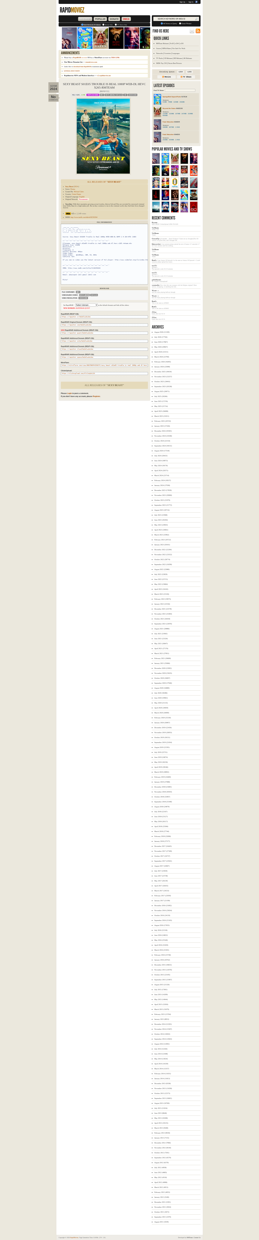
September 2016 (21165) (163, 920)
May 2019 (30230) (161, 762)
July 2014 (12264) (160, 1049)
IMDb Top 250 (161, 63)
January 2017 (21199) (162, 900)
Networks (159, 53)
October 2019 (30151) (162, 737)
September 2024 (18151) (163, 446)
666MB (165, 115)
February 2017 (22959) (162, 896)
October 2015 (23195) (162, 975)
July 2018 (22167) (160, 811)
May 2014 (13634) (161, 1059)
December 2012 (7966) (162, 1143)
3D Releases (168, 58)
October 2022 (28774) (162, 559)
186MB (165, 127)
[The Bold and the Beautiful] (184, 212)
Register (96, 396)
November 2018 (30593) (163, 792)
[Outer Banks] (165, 187)
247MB (184, 113)
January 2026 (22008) (162, 367)
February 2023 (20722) (162, 540)
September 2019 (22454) (163, 742)
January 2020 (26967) (162, 723)
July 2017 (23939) (160, 871)
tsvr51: (154, 265)
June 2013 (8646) (160, 1113)
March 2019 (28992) (161, 772)
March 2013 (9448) (161, 1128)
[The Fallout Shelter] (175, 187)
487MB (171, 127)
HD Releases (178, 58)
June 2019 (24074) (161, 757)
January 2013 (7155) (161, 1138)
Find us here (161, 31)
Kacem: (155, 222)
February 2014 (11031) (162, 1073)
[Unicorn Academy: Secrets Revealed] (175, 175)
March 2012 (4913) (161, 1187)
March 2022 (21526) (161, 594)
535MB (171, 140)
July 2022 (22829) (160, 574)
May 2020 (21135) (161, 703)
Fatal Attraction (168, 122)
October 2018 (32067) (162, 797)
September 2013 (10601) (163, 1098)
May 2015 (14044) (161, 999)
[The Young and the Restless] (175, 212)
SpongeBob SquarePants (172, 97)
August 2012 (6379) (161, 1162)
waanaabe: (156, 285)
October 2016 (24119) (162, 915)
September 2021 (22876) (163, 624)
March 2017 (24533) (161, 891)
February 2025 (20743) (162, 421)
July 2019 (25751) (160, 752)
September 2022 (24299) (163, 564)
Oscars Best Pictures (175, 63)
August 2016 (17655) (162, 925)
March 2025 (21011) (161, 416)
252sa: (154, 312)
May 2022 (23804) (161, 584)
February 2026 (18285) (162, 362)
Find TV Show (159, 90)
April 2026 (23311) (161, 352)
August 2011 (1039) (161, 1222)
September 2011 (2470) (162, 1217)
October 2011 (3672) (161, 1212)
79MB (170, 102)
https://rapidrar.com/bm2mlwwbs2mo (76, 325)
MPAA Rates (166, 48)
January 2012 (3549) (161, 1197)
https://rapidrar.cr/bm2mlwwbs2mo (76, 317)
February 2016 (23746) (162, 955)
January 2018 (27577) (162, 841)
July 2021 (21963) (160, 634)
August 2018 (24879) (162, 807)
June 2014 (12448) (161, 1054)
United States (76, 194)
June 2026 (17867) (161, 342)
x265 (182, 43)
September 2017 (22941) (163, 861)
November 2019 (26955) (163, 732)
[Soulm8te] (193, 163)
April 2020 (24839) (161, 708)
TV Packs (159, 58)
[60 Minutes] (193, 212)
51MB (165, 102)
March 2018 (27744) (161, 831)
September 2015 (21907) (163, 980)
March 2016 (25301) (161, 950)
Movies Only (109, 25)
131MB (165, 113)
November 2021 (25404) (163, 614)
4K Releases (188, 58)
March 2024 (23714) (161, 475)
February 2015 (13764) (162, 1014)
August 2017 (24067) (162, 866)
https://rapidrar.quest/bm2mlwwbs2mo (77, 333)
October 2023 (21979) (162, 500)
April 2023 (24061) (161, 530)
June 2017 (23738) (161, 876)
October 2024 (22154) (162, 441)
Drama (72, 189)
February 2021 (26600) (162, 658)
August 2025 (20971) (162, 391)
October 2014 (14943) (162, 1034)
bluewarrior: (156, 244)
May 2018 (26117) (161, 821)
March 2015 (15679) (161, 1009)
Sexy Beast (69, 186)
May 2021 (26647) (161, 643)
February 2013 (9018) (162, 1133)
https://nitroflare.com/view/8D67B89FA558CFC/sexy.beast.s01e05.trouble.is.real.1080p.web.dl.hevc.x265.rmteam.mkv (112, 365)
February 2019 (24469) (162, 777)
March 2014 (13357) (161, 1069)
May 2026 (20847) (161, 347)
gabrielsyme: (156, 280)
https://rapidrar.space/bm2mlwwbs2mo (77, 357)
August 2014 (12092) (162, 1044)
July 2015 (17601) (160, 989)
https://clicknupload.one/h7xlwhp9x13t (78, 373)
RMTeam (93, 95)
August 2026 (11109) (162, 332)
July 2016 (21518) (160, 930)
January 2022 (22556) (162, 604)
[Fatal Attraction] (156, 163)
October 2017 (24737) (162, 856)
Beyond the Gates (169, 108)
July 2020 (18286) (160, 693)
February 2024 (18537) (162, 480)
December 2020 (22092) (163, 668)
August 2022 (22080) (162, 569)
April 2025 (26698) (161, 411)
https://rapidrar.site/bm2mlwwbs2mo (77, 341)
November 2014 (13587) (163, 1029)
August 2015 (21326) (162, 984)
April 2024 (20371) (161, 470)
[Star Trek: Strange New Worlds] (165, 175)
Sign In (190, 2)
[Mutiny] (193, 187)
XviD (172, 43)
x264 (177, 43)
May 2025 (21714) (161, 406)
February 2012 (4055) (162, 1192)
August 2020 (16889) (162, 688)
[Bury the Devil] (184, 163)
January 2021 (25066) (162, 663)
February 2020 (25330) (162, 718)
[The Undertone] (156, 199)
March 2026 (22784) (161, 357)
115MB (175, 102)
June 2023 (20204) (161, 520)
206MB (182, 102)
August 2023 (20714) (162, 510)
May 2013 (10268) (161, 1118)
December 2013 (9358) (162, 1083)
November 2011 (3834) (162, 1207)
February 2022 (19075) (162, 599)
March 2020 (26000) (161, 713)
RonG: (154, 260)
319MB (190, 113)
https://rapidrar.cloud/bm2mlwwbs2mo (77, 349)
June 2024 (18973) (161, 461)
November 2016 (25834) (163, 910)
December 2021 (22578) (163, 609)
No (53, 97)
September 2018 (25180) (163, 802)
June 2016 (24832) (161, 935)
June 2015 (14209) (161, 994)
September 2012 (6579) (162, 1158)
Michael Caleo (79, 191)
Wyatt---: (155, 290)
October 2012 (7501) (161, 1153)
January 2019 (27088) (162, 782)
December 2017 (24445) (163, 846)
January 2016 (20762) (162, 960)
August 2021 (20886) (162, 629)
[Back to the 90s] (165, 212)
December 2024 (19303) (163, 431)
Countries (167, 53)
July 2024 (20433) (160, 456)
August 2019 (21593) (162, 747)
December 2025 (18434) (163, 372)
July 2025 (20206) (160, 396)
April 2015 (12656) (161, 1004)
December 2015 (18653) (163, 965)
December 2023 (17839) (163, 490)
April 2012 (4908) (160, 1182)
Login (69, 393)
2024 (76, 186)
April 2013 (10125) (161, 1123)
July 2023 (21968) (160, 515)
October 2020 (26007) (162, 678)
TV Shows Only (122, 25)
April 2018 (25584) (161, 826)
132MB (171, 113)
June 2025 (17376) (161, 401)
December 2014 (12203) (163, 1024)
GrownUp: (156, 239)
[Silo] (156, 175)
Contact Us (197, 1237)
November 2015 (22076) (163, 970)
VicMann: (155, 228)
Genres (158, 48)
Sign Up (182, 2)
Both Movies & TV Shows (92, 25)
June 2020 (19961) (161, 698)
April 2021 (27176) (161, 648)
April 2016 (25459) (161, 945)
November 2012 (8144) (162, 1148)
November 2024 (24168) (163, 436)
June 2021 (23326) (161, 638)
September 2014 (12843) (163, 1039)
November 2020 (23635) (163, 673)
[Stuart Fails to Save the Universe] (156, 187)
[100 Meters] (193, 175)
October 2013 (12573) (162, 1093)
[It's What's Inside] (184, 175)
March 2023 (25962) (161, 535)
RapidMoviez (74, 1237)
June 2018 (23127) (161, 816)
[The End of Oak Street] (156, 212)
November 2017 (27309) (163, 851)
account (80, 57)
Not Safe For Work (178, 48)
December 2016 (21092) (163, 905)
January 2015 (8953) (161, 1019)
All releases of (104, 182)
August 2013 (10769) (162, 1103)
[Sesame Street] (184, 199)
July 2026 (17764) (160, 337)
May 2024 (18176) (161, 465)
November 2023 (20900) (163, 495)
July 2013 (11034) (160, 1108)
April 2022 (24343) (161, 589)
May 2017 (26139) (161, 881)
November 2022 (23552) (163, 554)
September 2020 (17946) (163, 683)
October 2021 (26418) (162, 619)
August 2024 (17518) (162, 451)
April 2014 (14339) (161, 1064)
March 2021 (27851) (161, 653)
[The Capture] (193, 199)
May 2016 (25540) (161, 940)
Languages (176, 53)
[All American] (175, 199)
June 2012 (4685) (160, 1172)
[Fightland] (184, 187)
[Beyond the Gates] (175, 163)
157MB (177, 113)
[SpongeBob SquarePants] (165, 163)
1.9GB (177, 127)
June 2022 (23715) (161, 579)
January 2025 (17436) (162, 426)
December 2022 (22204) (163, 549)
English (82, 197)
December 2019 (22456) (163, 727)
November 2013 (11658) (163, 1088)
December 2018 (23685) (163, 787)
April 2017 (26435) (161, 886)
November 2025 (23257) (163, 376)
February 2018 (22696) (162, 836)
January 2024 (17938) (162, 485)
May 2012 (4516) (160, 1177)
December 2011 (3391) (162, 1202)
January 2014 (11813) (162, 1078)
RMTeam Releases (162, 43)
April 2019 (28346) (161, 767)
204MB (165, 140)
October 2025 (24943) (162, 381)
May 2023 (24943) (161, 525)
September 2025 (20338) (163, 386)
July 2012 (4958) (160, 1167)
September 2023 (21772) (163, 505)
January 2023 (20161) (162, 545)
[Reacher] (165, 199)
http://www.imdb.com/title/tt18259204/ (84, 217)
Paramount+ (83, 199)
